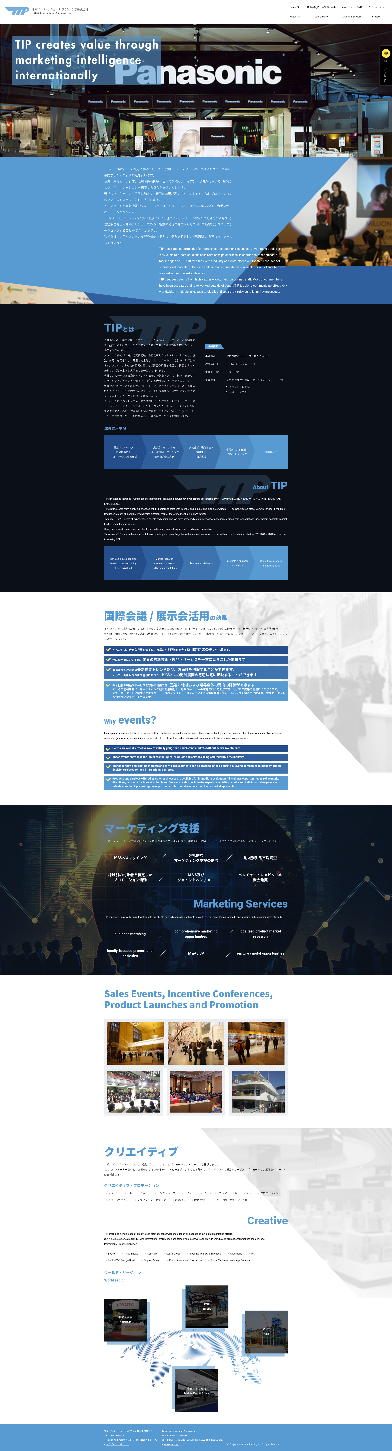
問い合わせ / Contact (385, 71)
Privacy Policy (171, 1444)
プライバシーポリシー (117, 1444)
